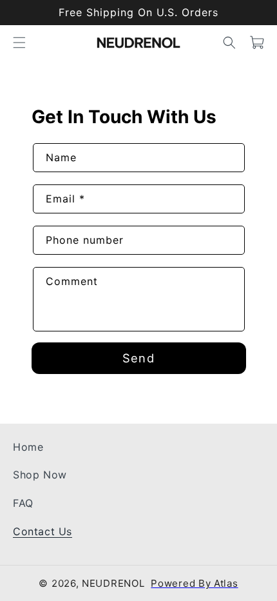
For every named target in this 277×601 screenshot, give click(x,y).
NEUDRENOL (113, 584)
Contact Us (42, 531)
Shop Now (40, 475)
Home (28, 446)
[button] (19, 42)
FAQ (23, 503)
